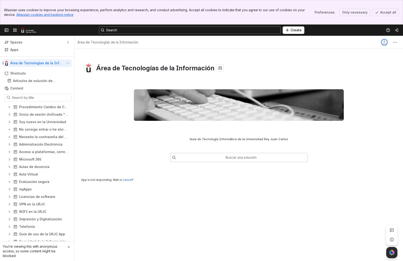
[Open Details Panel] (392, 239)
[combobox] (178, 157)
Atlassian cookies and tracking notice (44, 15)
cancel (127, 180)
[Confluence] (29, 30)
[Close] (69, 247)
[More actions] (68, 63)
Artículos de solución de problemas (32, 81)
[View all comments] (392, 230)
